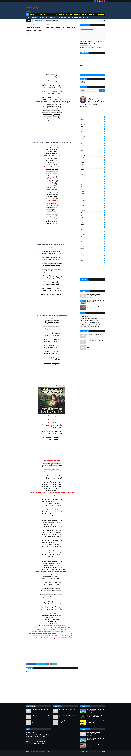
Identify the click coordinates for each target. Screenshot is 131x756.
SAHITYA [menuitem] (92, 14)
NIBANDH (84, 325)
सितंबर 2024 (93, 153)
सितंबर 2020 (93, 263)
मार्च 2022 (93, 219)
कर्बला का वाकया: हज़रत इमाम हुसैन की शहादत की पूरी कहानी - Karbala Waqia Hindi (92, 42)
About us (31, 1)
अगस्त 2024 (93, 155)
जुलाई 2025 (93, 129)
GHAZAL (30, 24)
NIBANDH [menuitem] (100, 14)
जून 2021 (93, 241)
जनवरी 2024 (93, 167)
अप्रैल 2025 (93, 136)
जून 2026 (93, 117)
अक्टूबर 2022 (93, 203)
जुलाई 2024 (93, 157)
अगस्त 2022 (93, 208)
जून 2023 (93, 184)
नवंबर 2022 (93, 200)
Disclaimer (41, 1)
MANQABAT (85, 323)
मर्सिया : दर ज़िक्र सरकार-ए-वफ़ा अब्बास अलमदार (94, 334)
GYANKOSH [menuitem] (62, 17)
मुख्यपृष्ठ (27, 24)
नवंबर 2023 (93, 172)
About (86, 751)
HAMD (92, 320)
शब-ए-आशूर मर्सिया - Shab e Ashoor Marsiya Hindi (51, 20)
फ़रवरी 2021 (93, 251)
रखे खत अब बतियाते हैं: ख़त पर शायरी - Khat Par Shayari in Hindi (52, 628)
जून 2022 (93, 212)
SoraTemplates (33, 754)
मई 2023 (93, 186)
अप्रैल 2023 (93, 188)
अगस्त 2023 (93, 179)
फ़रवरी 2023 (93, 193)
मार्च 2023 (93, 191)
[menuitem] (27, 14)
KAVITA (98, 320)
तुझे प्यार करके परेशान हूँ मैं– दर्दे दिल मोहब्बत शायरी (52, 625)
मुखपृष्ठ (81, 273)
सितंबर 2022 (93, 205)
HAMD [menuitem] (40, 14)
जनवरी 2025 (93, 143)
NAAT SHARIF (94, 323)
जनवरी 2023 (93, 196)
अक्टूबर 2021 (93, 231)
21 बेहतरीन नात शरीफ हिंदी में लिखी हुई (92, 306)
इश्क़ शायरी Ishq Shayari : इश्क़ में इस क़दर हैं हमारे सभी (52, 630)
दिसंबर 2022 (93, 198)
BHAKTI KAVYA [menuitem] (32, 17)
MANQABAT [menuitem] (60, 14)
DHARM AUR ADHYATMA (89, 318)
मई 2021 (93, 243)
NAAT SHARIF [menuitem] (49, 14)
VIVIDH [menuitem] (85, 17)
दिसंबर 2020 (93, 255)
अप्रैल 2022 (93, 217)
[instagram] (100, 1)
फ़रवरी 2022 (93, 222)
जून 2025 (93, 131)
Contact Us (91, 751)
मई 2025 (93, 133)
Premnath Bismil (94, 325)
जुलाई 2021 (93, 239)
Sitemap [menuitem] (33, 14)
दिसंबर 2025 (93, 121)
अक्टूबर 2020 (93, 260)
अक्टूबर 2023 (93, 174)
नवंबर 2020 (93, 258)
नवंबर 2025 (93, 124)
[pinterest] (102, 1)
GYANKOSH (84, 320)
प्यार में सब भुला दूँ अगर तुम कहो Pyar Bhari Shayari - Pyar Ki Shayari (52, 636)
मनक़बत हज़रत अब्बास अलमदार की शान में (38, 721)
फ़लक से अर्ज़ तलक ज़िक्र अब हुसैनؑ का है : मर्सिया (94, 340)
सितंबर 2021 (93, 234)
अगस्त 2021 (93, 236)
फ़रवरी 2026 (93, 119)
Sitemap (52, 1)
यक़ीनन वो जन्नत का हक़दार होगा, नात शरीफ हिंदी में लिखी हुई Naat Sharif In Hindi (95, 721)
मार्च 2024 (93, 162)
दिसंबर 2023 (93, 169)
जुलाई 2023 (93, 181)
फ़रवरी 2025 (93, 141)
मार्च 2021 (93, 248)
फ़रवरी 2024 (93, 165)
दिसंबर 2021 (93, 227)
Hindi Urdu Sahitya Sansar (38, 751)
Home (27, 1)
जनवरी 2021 (93, 253)
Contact (35, 1)
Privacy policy (46, 1)
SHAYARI (91, 327)
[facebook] (95, 1)
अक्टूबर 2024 (93, 150)
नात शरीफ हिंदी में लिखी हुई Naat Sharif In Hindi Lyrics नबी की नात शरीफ (95, 301)
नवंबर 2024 (93, 148)
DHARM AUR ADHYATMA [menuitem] (47, 17)
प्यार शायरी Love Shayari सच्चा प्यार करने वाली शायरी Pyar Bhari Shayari (52, 632)
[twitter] (97, 1)
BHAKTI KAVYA (85, 316)
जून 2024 (93, 160)
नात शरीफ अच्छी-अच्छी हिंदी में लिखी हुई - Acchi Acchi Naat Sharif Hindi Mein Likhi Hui (95, 295)
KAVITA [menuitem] (84, 14)
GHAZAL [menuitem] (77, 14)
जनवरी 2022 (93, 224)
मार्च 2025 (93, 138)
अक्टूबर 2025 (93, 126)
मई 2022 (93, 215)
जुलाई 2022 (93, 210)
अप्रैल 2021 (93, 246)
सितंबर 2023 (93, 176)
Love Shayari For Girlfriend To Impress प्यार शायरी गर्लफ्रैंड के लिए (52, 638)
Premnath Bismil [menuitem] (74, 17)
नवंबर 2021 (93, 229)
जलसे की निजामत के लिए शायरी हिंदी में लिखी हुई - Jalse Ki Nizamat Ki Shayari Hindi (95, 716)
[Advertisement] (52, 53)
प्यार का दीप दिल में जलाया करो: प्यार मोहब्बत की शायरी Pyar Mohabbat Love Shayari (52, 634)
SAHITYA (83, 327)
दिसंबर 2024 (93, 145)
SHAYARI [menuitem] (69, 14)
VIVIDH (97, 327)
